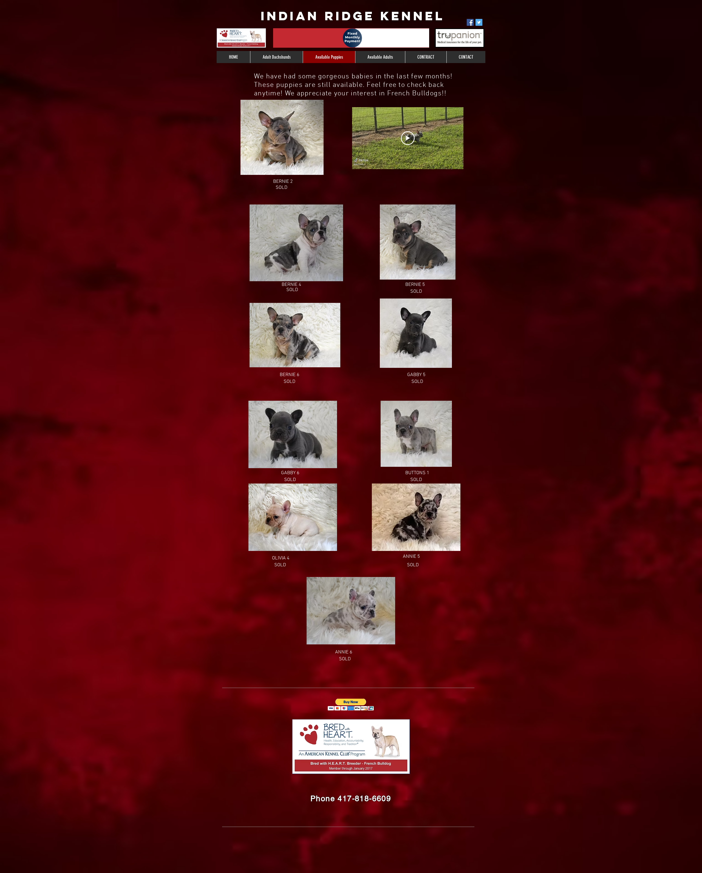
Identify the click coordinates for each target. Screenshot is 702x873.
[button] (350, 704)
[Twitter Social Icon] (478, 22)
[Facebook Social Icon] (470, 22)
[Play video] (408, 138)
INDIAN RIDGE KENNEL (353, 16)
